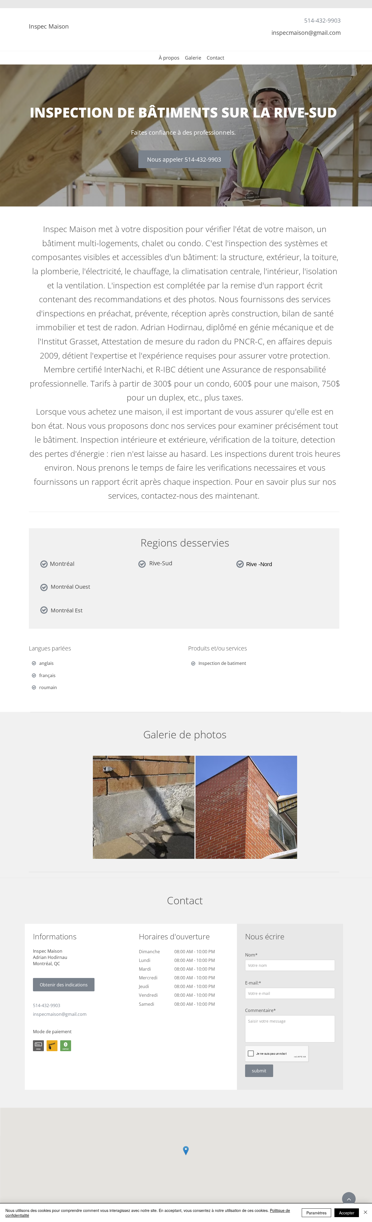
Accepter (346, 1212)
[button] (143, 807)
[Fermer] (365, 1213)
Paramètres (316, 1212)
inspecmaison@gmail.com (306, 32)
